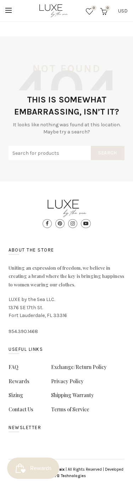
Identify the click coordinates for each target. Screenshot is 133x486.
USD (123, 11)
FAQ (13, 367)
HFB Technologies (69, 476)
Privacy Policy (67, 381)
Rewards (19, 381)
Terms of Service (70, 409)
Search (107, 153)
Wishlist (94, 8)
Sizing (16, 395)
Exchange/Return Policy (79, 367)
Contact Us (21, 409)
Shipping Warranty (72, 395)
